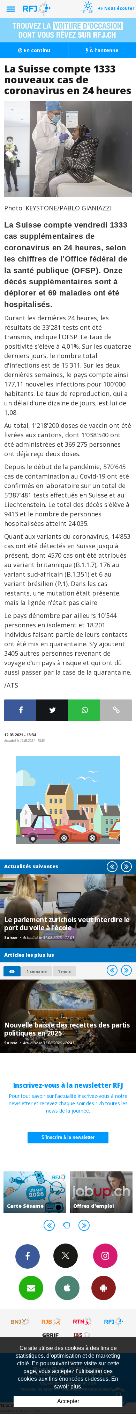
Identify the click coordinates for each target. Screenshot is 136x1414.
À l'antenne (103, 50)
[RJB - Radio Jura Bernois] (52, 1322)
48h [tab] (12, 971)
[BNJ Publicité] (21, 1322)
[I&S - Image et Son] (83, 1335)
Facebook (27, 1256)
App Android (103, 1288)
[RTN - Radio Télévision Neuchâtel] (83, 1322)
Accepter (68, 1401)
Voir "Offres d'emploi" (101, 1192)
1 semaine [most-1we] (37, 971)
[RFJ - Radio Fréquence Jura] (114, 1322)
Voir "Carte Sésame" (34, 1192)
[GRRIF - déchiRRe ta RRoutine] (52, 1335)
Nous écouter (119, 8)
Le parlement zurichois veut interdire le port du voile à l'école (67, 923)
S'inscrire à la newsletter (68, 1137)
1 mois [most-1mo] (64, 971)
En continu (36, 50)
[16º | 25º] (87, 0)
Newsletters (31, 1288)
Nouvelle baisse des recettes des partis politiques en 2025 (67, 1029)
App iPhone (67, 1288)
